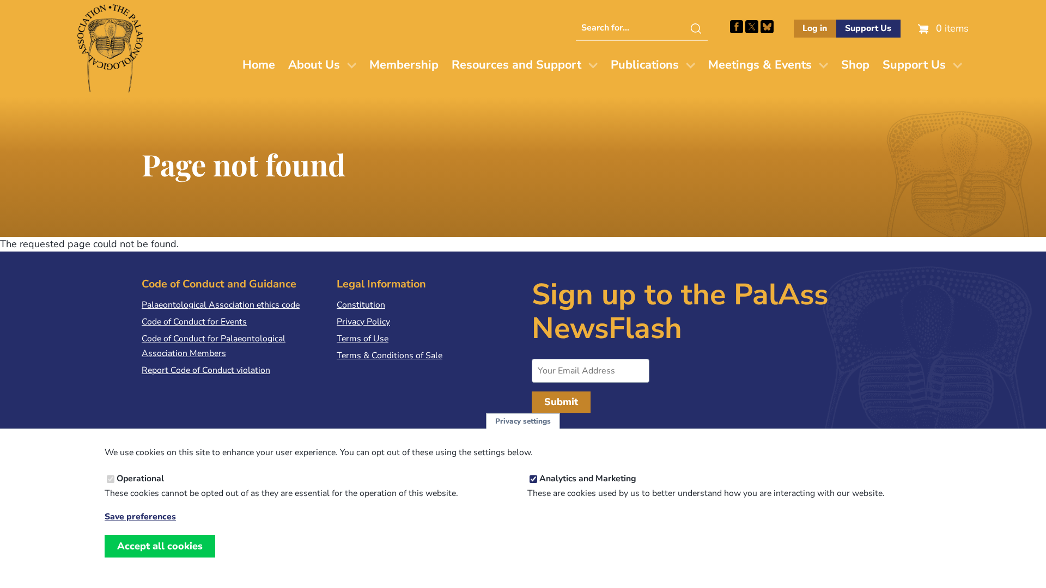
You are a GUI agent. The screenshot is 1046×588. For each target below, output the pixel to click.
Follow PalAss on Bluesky (767, 26)
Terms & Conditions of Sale (389, 356)
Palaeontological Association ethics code (221, 305)
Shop (855, 65)
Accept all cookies (160, 546)
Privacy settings (523, 421)
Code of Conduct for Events (194, 322)
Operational (140, 479)
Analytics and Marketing (587, 479)
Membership (404, 65)
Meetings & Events (760, 65)
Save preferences (140, 517)
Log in (814, 28)
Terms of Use (362, 339)
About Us (314, 65)
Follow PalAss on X (751, 26)
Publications (645, 65)
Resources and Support (516, 65)
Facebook (736, 26)
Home (258, 65)
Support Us (868, 28)
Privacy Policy (363, 322)
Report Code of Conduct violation (206, 370)
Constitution (361, 305)
